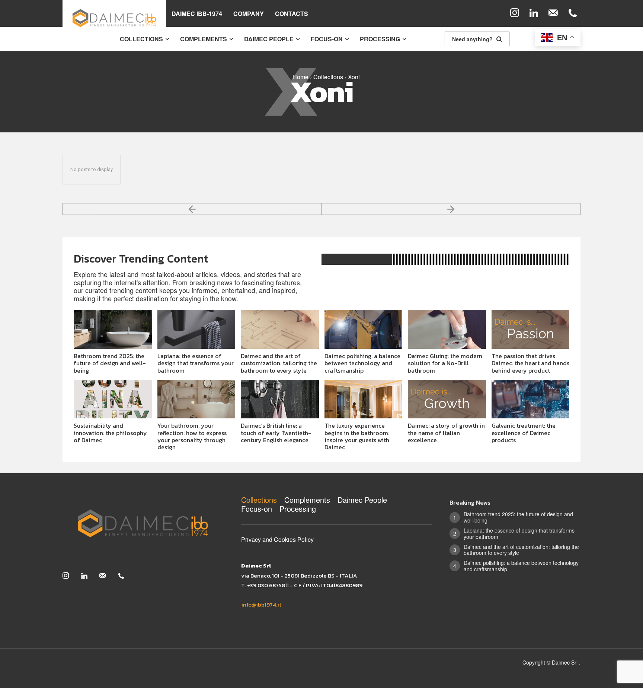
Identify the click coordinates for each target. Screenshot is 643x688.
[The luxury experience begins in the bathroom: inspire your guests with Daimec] (363, 399)
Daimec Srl (565, 662)
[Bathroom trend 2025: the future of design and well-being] (113, 329)
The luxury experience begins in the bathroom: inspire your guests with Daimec (356, 436)
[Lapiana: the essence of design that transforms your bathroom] (196, 329)
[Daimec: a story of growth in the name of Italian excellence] (447, 399)
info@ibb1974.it (261, 604)
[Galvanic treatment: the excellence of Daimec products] (531, 399)
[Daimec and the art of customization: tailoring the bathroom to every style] (280, 329)
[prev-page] (192, 209)
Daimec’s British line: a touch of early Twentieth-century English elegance (276, 432)
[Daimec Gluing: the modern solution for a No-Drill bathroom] (447, 329)
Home (300, 77)
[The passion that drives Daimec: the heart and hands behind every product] (531, 329)
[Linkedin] (534, 13)
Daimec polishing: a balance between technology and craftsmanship (362, 362)
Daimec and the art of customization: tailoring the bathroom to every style (279, 362)
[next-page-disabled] (451, 209)
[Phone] (572, 13)
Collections (328, 77)
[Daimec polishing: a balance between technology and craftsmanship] (363, 329)
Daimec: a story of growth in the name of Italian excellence (446, 432)
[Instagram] (514, 13)
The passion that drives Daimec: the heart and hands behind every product (530, 362)
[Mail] (553, 13)
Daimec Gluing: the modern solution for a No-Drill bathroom (445, 362)
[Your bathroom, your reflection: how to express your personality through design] (196, 399)
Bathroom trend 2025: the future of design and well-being (110, 362)
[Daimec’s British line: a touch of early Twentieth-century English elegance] (280, 399)
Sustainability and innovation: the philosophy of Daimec (110, 432)
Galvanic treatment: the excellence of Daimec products (524, 432)
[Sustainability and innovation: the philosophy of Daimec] (113, 399)
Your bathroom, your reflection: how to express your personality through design (192, 436)
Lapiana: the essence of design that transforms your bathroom (195, 362)
